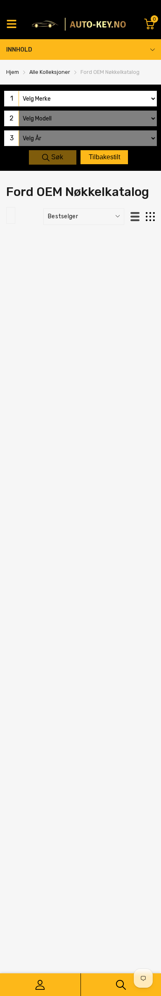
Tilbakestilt (104, 156)
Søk (56, 156)
